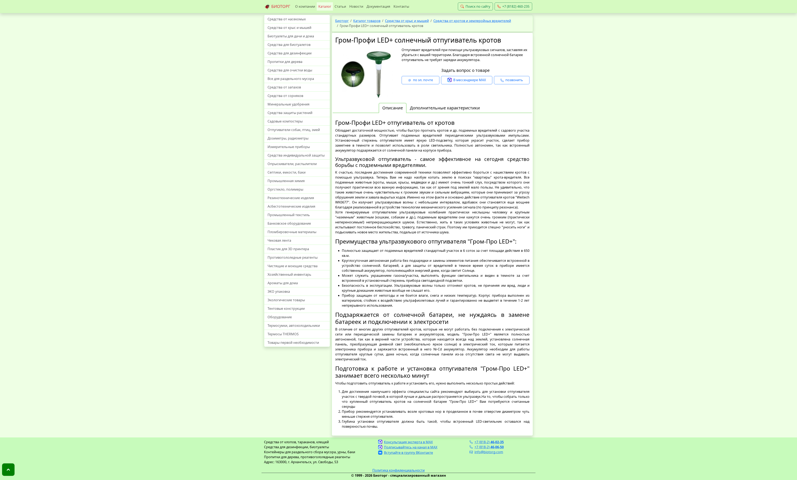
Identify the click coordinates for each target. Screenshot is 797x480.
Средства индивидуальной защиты (296, 155)
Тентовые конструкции (286, 308)
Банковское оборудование (289, 223)
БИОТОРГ (280, 6)
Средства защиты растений (290, 112)
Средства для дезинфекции (290, 53)
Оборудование (280, 317)
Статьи (340, 6)
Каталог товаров (366, 20)
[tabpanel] (432, 274)
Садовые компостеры (285, 121)
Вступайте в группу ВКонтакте (408, 452)
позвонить (514, 80)
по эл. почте (423, 80)
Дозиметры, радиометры (288, 138)
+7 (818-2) (489, 442)
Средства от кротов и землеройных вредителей (472, 20)
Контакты (401, 6)
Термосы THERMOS (283, 334)
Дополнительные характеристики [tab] (445, 108)
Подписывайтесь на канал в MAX (410, 447)
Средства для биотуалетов (289, 44)
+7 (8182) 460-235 (515, 6)
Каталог (324, 6)
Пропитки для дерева (285, 61)
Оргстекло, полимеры (285, 189)
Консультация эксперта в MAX (408, 442)
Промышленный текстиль (289, 215)
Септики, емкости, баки (287, 172)
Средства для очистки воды (290, 70)
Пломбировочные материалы (292, 232)
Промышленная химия (286, 181)
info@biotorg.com (488, 452)
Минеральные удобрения (288, 104)
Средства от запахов (284, 87)
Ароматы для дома (283, 283)
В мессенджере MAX (469, 80)
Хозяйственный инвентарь (289, 274)
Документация (378, 6)
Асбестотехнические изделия (291, 206)
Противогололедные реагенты (293, 257)
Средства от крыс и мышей (289, 27)
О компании (305, 6)
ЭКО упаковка (279, 291)
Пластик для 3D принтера (288, 249)
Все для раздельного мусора (291, 78)
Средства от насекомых (287, 19)
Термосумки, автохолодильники (294, 325)
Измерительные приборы (289, 146)
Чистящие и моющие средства (293, 266)
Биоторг (342, 20)
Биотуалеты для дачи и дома (291, 36)
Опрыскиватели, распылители (292, 164)
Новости (356, 6)
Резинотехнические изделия (291, 198)
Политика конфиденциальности (398, 470)
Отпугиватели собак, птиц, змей (294, 129)
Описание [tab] (392, 108)
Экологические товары (286, 300)
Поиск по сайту (478, 6)
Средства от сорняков (285, 95)
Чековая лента (279, 240)
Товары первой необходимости (293, 342)
